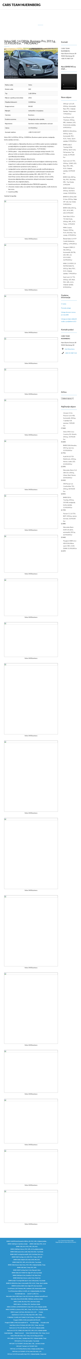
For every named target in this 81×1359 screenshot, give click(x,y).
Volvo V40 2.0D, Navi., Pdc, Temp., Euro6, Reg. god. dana (27, 1335)
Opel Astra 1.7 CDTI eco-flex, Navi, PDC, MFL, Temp (27, 1314)
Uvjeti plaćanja (8, 1333)
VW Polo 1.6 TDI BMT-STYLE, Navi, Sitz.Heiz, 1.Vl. (26, 1351)
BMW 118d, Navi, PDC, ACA (38, 1244)
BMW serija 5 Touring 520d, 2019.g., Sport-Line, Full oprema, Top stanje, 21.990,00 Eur (69, 151)
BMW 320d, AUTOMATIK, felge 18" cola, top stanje (27, 1272)
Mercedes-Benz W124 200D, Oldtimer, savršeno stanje (27, 1299)
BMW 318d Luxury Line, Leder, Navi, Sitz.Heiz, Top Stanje (26, 1252)
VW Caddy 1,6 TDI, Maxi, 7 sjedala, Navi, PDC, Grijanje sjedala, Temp (26, 1338)
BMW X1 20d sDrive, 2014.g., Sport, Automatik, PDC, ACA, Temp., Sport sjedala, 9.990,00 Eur (70, 136)
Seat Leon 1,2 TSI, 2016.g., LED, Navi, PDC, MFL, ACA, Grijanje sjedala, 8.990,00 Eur (69, 282)
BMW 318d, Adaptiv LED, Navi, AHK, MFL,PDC (27, 1259)
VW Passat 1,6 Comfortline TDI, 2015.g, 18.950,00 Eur (69, 487)
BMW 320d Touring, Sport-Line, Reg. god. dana (26, 1270)
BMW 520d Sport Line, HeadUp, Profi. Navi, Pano (27, 1275)
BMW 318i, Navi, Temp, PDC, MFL (26, 1267)
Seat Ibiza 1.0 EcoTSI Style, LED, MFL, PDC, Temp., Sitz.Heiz (27, 1325)
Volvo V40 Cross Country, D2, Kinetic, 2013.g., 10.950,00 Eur (70, 435)
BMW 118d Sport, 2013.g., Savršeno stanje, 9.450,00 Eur (69, 190)
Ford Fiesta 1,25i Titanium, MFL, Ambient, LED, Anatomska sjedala (27, 1288)
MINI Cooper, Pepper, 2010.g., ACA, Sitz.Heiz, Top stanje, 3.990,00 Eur (69, 231)
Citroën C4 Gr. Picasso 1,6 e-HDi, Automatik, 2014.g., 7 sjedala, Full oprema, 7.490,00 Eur (69, 419)
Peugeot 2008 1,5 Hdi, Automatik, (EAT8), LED (26, 1320)
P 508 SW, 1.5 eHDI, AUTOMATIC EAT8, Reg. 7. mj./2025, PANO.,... (26, 1317)
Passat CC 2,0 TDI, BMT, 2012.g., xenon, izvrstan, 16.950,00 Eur (70, 517)
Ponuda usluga (66, 308)
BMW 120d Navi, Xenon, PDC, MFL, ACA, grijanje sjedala (27, 1249)
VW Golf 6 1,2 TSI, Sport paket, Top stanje (26, 1341)
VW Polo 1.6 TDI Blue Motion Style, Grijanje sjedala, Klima (27, 1349)
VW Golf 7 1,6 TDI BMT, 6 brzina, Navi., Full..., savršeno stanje (27, 1343)
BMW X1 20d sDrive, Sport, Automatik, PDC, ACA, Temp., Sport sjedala (26, 1283)
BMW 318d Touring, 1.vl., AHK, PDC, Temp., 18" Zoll (27, 1257)
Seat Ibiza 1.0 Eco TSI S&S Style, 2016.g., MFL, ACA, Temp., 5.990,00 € (69, 220)
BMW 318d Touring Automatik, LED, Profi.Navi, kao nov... (26, 1254)
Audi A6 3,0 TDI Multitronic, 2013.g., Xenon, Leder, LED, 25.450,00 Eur (69, 460)
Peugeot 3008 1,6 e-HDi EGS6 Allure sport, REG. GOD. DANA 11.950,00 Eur (70, 544)
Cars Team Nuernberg (21, 5)
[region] (31, 63)
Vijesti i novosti (19, 1333)
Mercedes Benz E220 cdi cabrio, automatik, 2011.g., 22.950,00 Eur (69, 531)
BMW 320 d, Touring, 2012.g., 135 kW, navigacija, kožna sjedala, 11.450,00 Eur (69, 502)
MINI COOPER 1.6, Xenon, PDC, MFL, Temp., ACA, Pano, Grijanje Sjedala (27, 1309)
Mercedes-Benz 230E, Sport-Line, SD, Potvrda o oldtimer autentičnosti (27, 1296)
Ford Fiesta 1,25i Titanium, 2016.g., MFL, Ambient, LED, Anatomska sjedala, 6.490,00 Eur (69, 122)
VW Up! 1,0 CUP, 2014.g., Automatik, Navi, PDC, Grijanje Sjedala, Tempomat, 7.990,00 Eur (69, 109)
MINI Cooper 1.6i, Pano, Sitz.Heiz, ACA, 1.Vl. (23, 1312)
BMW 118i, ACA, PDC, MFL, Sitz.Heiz (27, 1246)
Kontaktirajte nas (20, 1293)
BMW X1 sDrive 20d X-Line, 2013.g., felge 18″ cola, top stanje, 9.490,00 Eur (70, 200)
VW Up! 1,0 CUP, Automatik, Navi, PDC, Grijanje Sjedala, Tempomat (26, 1354)
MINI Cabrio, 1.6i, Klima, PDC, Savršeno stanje (27, 1304)
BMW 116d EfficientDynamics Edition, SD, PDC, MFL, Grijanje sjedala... (27, 1241)
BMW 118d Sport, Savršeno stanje (18, 1244)
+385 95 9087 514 (71, 353)
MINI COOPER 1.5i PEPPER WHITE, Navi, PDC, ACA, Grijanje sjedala (27, 1307)
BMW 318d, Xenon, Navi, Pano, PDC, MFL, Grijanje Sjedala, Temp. (27, 1265)
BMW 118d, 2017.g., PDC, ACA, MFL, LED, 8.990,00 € (69, 210)
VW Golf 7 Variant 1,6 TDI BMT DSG (26, 1346)
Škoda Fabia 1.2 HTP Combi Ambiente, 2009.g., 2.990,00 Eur (70, 241)
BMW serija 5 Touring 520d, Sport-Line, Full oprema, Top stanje (26, 1280)
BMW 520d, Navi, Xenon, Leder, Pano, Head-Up (26, 1278)
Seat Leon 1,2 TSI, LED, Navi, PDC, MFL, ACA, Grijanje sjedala (26, 1328)
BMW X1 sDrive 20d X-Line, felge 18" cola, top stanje (27, 1286)
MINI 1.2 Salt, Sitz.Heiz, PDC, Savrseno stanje (27, 1301)
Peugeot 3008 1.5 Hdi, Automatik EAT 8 (16, 1322)
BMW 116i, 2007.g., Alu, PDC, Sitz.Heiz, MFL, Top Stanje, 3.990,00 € (69, 180)
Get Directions (70, 349)
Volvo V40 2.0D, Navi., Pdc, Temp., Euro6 (37, 1333)
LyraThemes (72, 1242)
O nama (63, 304)
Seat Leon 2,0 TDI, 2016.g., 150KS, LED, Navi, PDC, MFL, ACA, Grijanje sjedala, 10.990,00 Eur (70, 167)
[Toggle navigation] (76, 4)
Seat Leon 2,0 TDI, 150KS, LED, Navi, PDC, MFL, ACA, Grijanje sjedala (27, 1330)
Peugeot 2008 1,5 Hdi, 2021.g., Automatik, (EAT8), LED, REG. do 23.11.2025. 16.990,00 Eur (69, 253)
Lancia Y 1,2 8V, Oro (33, 1293)
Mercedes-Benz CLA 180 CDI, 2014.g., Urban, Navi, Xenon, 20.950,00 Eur (70, 474)
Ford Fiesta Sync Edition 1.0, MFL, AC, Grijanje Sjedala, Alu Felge (26, 1291)
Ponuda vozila (45, 1322)
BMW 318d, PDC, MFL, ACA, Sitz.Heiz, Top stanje (26, 1262)
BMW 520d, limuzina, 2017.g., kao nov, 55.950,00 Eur (70, 447)
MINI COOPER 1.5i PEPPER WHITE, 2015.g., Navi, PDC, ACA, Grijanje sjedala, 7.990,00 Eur (70, 268)
